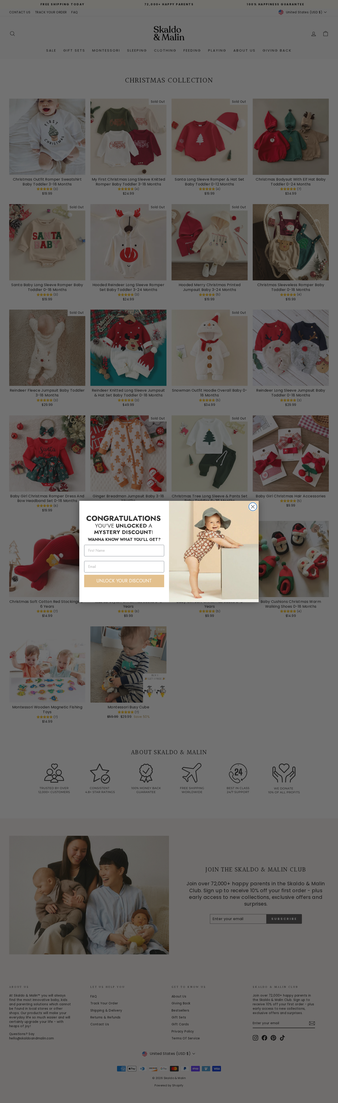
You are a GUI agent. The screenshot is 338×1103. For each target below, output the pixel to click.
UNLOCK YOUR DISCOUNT (124, 581)
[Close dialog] (253, 507)
